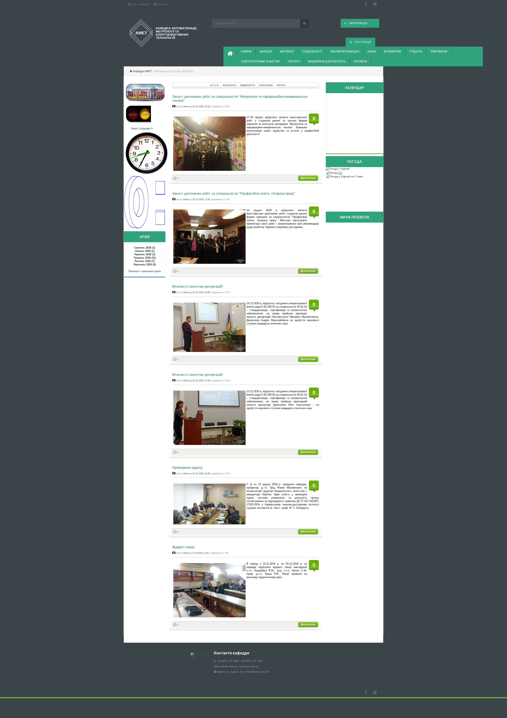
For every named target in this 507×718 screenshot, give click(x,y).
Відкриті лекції (183, 547)
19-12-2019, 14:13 (201, 106)
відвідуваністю (247, 85)
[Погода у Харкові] (338, 168)
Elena (186, 106)
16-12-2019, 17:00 (201, 199)
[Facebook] (365, 4)
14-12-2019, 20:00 (201, 292)
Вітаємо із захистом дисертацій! (197, 286)
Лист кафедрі (141, 4)
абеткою (281, 85)
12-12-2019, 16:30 (201, 473)
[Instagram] (374, 4)
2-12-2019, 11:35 (201, 553)
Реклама (164, 4)
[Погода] (334, 172)
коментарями (266, 85)
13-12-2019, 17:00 (201, 380)
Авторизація (357, 23)
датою (213, 85)
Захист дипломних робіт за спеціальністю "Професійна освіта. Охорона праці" (233, 193)
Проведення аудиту (187, 467)
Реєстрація (362, 42)
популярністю (229, 85)
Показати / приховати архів (144, 271)
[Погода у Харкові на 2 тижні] (344, 176)
